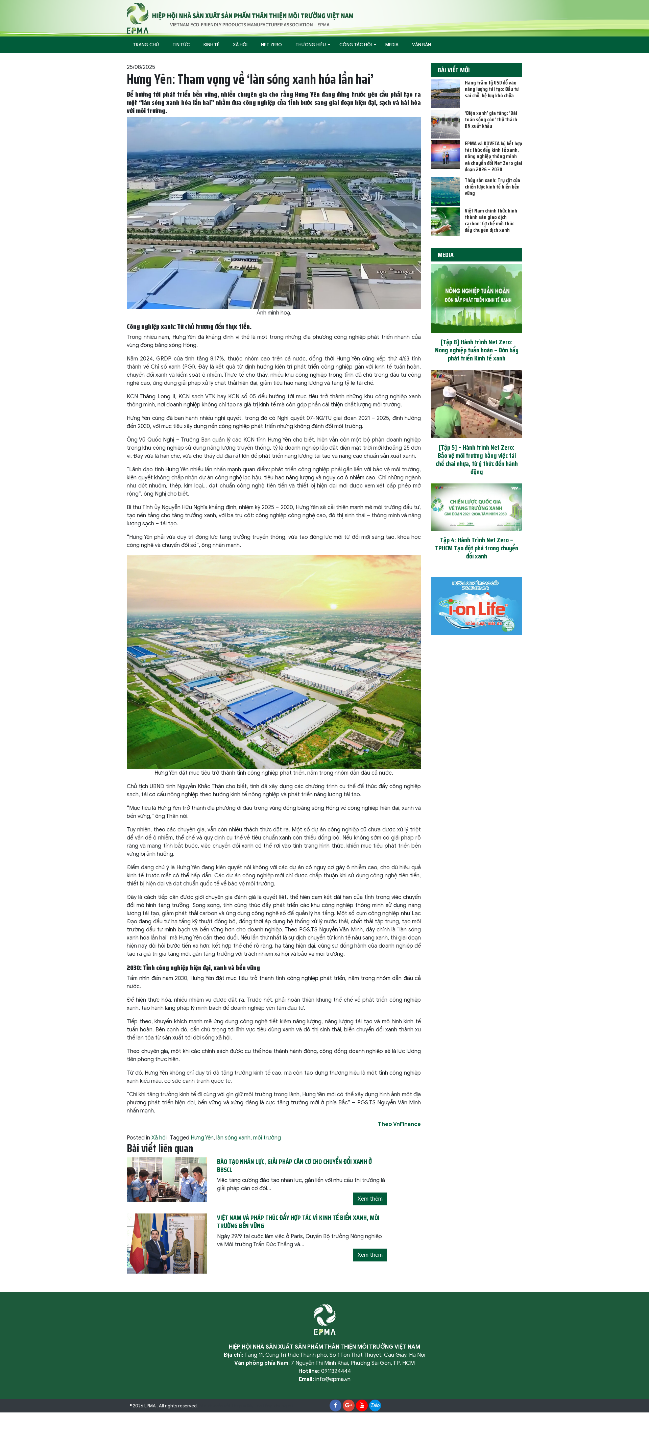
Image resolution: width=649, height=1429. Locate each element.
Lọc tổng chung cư (274, 1406)
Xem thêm (370, 1199)
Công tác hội (355, 45)
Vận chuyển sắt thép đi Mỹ (226, 1406)
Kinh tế (211, 45)
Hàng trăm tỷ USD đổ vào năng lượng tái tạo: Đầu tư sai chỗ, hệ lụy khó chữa (492, 89)
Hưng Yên (202, 1137)
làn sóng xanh (233, 1137)
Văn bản (421, 45)
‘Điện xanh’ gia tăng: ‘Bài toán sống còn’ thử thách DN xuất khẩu (491, 119)
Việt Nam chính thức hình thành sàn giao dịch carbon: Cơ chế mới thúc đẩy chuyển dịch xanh (491, 220)
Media (392, 45)
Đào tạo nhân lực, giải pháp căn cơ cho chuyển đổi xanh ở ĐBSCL (294, 1165)
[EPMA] (240, 18)
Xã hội (240, 45)
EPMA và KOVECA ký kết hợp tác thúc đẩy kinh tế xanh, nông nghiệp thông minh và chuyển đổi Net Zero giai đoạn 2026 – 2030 (493, 156)
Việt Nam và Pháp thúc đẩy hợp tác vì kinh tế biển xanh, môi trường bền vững (298, 1221)
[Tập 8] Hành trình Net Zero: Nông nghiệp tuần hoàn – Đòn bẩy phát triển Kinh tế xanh (477, 349)
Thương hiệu (310, 45)
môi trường (267, 1137)
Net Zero (271, 45)
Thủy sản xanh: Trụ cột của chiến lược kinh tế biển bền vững (492, 186)
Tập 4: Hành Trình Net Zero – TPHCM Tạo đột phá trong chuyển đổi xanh (476, 547)
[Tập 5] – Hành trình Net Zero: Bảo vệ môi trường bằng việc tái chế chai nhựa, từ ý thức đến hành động (477, 459)
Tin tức (181, 45)
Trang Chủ (146, 45)
